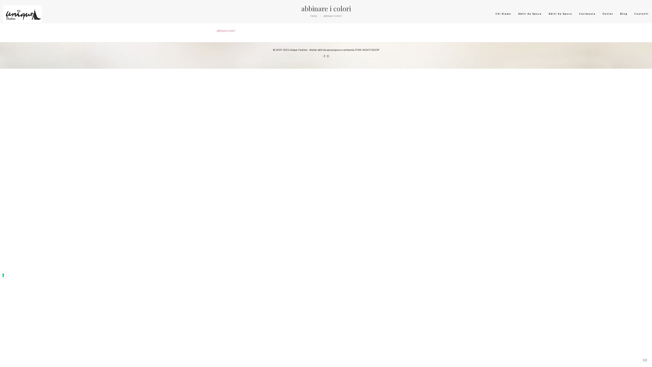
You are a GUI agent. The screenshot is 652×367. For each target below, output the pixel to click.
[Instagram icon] (328, 56)
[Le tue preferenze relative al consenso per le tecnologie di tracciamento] (3, 275)
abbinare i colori (226, 30)
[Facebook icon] (324, 56)
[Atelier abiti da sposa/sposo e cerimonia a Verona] (22, 14)
